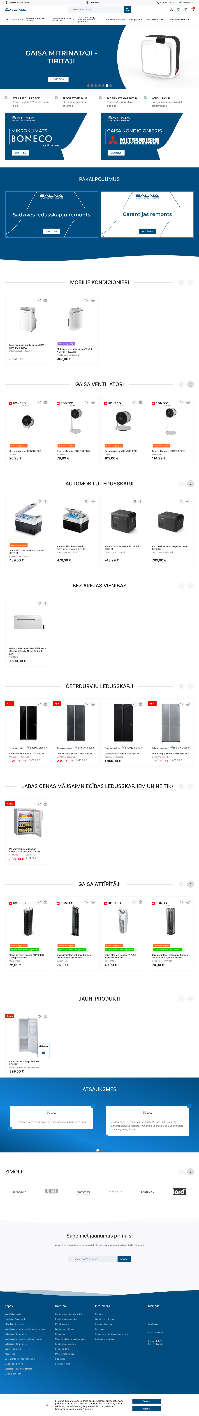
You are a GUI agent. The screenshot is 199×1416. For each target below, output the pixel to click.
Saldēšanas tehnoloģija (16, 1334)
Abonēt (124, 1259)
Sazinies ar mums (13, 1349)
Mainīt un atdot (62, 1324)
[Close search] (119, 9)
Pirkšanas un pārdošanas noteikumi (111, 1334)
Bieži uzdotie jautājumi (105, 1339)
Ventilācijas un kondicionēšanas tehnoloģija (25, 1329)
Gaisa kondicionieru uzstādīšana (70, 1339)
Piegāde (99, 1314)
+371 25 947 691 (156, 1332)
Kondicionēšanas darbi (15, 1319)
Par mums (99, 1329)
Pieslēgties (60, 1359)
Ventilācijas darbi (13, 1314)
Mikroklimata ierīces (14, 1324)
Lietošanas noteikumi (65, 1329)
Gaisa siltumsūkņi (13, 1374)
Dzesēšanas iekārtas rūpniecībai (20, 1359)
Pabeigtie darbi (62, 1349)
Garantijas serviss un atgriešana (70, 1314)
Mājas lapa (10, 1354)
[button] (88, 85)
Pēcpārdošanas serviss (66, 1319)
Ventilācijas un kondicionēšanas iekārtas (23, 1339)
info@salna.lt (154, 1324)
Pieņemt (146, 1401)
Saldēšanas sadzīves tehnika (18, 1369)
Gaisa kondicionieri (14, 1364)
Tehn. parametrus (16, 748)
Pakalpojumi (60, 1334)
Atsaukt (146, 1408)
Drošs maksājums (103, 1324)
